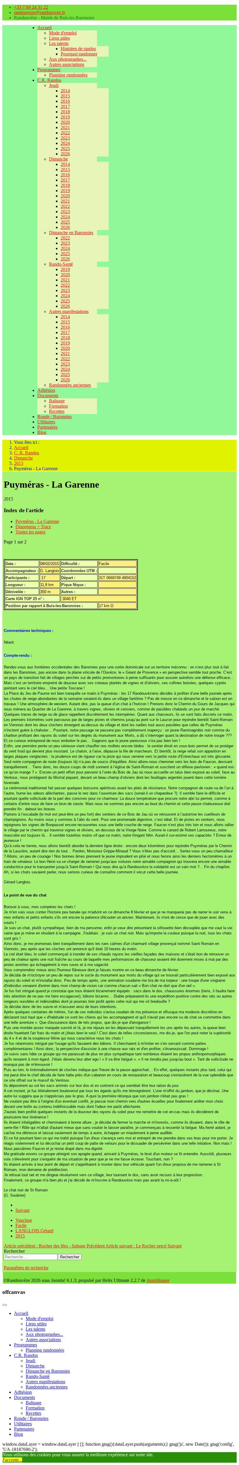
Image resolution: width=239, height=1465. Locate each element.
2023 (65, 137)
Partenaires (47, 427)
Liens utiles (59, 38)
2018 (65, 111)
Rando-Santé (61, 264)
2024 (65, 143)
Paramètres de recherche (26, 1267)
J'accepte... (12, 1459)
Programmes (48, 69)
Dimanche (58, 159)
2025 (65, 148)
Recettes (56, 411)
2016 (65, 101)
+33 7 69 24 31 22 (31, 7)
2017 (65, 106)
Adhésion (46, 390)
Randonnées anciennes (70, 385)
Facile (21, 1225)
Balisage (57, 400)
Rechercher (14, 1251)
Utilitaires (46, 421)
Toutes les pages (30, 531)
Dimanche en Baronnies (71, 232)
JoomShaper (158, 1280)
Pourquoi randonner (79, 53)
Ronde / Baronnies (54, 416)
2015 (65, 95)
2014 (65, 90)
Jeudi (54, 85)
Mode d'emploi (63, 32)
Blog (41, 432)
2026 (65, 153)
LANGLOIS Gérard (34, 1230)
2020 (65, 122)
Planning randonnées (68, 74)
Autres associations (66, 64)
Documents (47, 395)
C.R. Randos (49, 80)
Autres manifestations (69, 311)
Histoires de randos (78, 48)
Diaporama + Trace (33, 526)
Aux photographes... (68, 59)
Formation (58, 406)
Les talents (58, 43)
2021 (65, 127)
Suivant (22, 1210)
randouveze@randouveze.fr (39, 12)
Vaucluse (23, 1220)
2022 (65, 132)
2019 (65, 116)
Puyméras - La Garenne (37, 521)
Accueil (44, 27)
